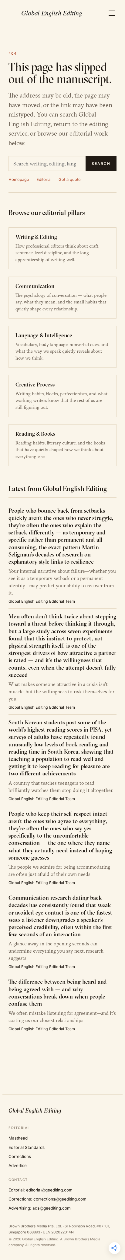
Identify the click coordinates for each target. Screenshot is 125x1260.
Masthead (18, 1138)
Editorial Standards (26, 1147)
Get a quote (70, 179)
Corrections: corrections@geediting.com (47, 1199)
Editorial (43, 179)
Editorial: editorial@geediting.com (40, 1190)
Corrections (19, 1156)
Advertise (17, 1165)
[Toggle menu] (112, 13)
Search (101, 163)
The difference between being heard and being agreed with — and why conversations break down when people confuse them (57, 992)
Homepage (18, 179)
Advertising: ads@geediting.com (39, 1208)
